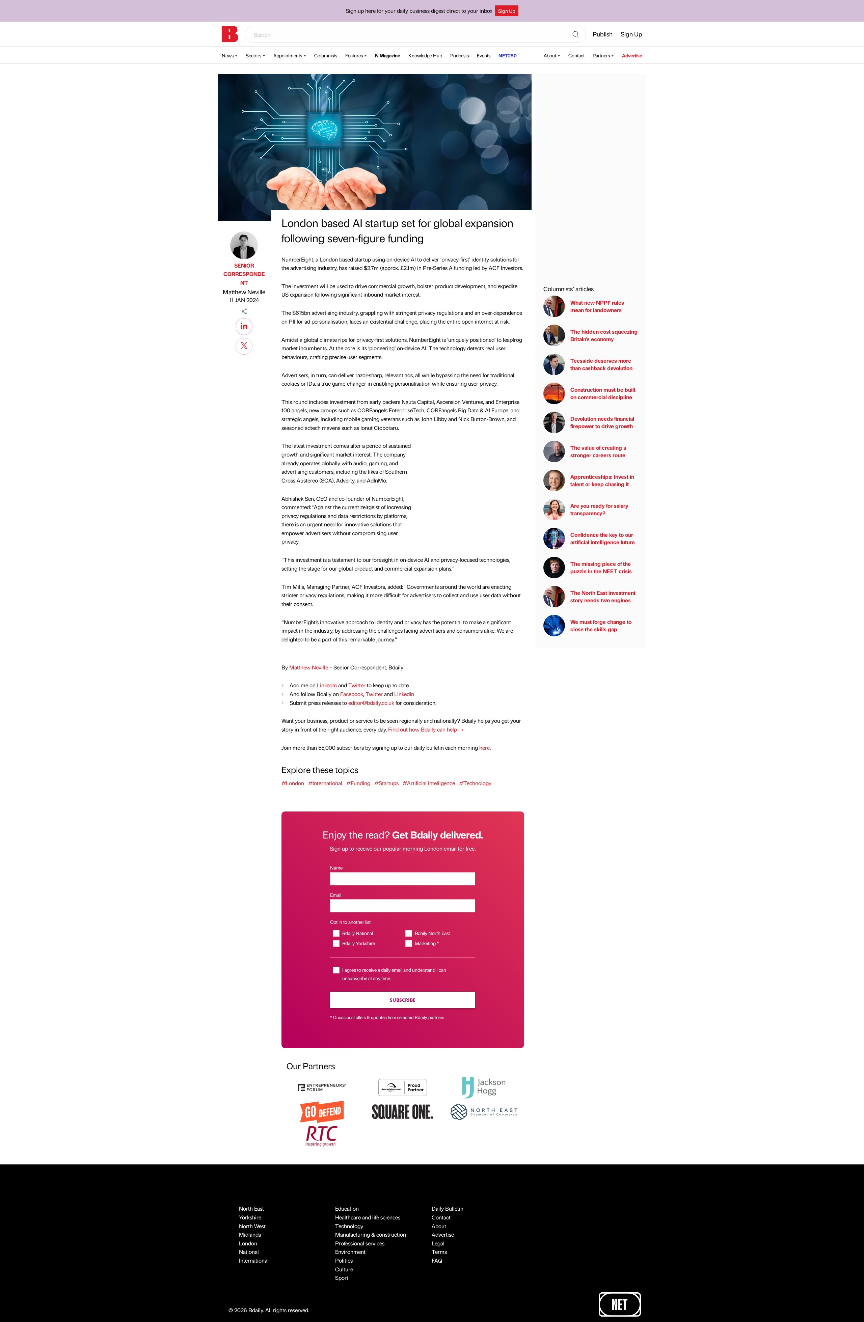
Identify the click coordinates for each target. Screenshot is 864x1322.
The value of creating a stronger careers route (598, 451)
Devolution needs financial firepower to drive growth (602, 422)
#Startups (386, 783)
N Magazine (387, 55)
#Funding (358, 783)
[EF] (322, 1086)
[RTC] (322, 1135)
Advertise (632, 55)
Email (335, 895)
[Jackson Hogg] (483, 1086)
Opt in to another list (350, 922)
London (248, 1243)
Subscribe (402, 1000)
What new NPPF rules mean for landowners (597, 306)
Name (336, 867)
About (550, 55)
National (249, 1251)
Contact (576, 55)
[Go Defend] (322, 1110)
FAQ (437, 1260)
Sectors (253, 55)
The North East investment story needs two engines (603, 596)
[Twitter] (244, 345)
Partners (601, 55)
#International (325, 783)
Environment (350, 1251)
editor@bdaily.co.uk (371, 702)
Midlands (250, 1234)
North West (252, 1226)
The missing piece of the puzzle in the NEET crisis (601, 567)
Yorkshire (250, 1217)
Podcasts (459, 55)
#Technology (475, 783)
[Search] (576, 34)
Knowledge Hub (425, 55)
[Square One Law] (402, 1110)
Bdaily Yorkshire (358, 943)
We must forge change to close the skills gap (600, 625)
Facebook (351, 693)
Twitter (357, 685)
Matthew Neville (244, 292)
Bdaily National (357, 933)
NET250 (507, 55)
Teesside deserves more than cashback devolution (601, 364)
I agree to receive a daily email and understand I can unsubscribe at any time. (394, 974)
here (484, 747)
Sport (341, 1277)
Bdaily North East (432, 933)
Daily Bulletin (447, 1208)
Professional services (359, 1243)
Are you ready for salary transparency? (599, 509)
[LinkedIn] (244, 326)
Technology (349, 1226)
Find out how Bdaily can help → (426, 729)
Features (354, 55)
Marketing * (426, 943)
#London (292, 783)
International (254, 1260)
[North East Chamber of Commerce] (483, 1110)
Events (483, 55)
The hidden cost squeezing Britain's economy (604, 335)
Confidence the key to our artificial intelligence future (602, 538)
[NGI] (402, 1086)
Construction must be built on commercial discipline (603, 393)
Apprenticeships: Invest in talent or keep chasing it (602, 480)
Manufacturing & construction (370, 1234)
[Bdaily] (230, 34)
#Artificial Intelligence (429, 783)
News (228, 55)
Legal (438, 1243)
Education (347, 1208)
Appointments (287, 55)
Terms (439, 1251)
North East (251, 1208)
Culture (344, 1269)
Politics (344, 1260)
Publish (603, 34)
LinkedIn (327, 685)
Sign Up (506, 10)
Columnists (325, 55)
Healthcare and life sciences (367, 1217)
